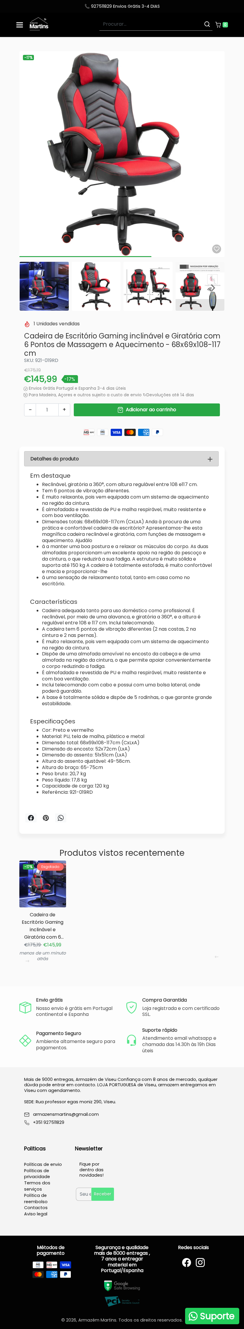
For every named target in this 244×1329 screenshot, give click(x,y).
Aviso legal (35, 1214)
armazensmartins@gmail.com (66, 1114)
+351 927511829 (48, 1122)
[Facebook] (186, 1262)
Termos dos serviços (37, 1186)
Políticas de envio (43, 1164)
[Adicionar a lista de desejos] (216, 249)
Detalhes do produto (54, 458)
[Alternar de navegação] (20, 25)
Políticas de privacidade (37, 1174)
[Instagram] (200, 1262)
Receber (102, 1194)
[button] (221, 25)
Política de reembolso (36, 1198)
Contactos (36, 1208)
